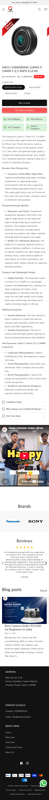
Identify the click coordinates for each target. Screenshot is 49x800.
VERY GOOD (12, 94)
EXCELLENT (36, 88)
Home (8, 732)
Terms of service (25, 790)
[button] (3, 9)
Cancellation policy (34, 794)
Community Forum (13, 747)
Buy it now (24, 103)
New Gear (10, 737)
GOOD (28, 94)
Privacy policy (11, 790)
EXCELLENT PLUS (15, 88)
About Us (9, 752)
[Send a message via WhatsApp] (43, 783)
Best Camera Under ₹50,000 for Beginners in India (23, 627)
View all (43, 590)
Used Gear (10, 742)
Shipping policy (40, 790)
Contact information (17, 794)
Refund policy (36, 786)
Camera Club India (21, 786)
